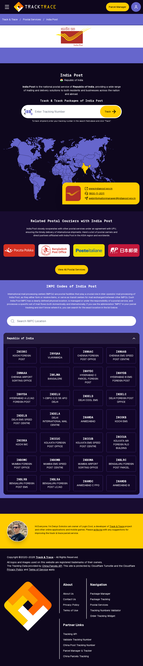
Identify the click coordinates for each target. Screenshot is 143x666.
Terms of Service (38, 569)
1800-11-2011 (96, 193)
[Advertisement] (71, 55)
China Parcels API (52, 565)
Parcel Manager (117, 7)
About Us (68, 593)
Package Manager (100, 593)
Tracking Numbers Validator (105, 610)
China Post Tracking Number (79, 645)
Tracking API (70, 634)
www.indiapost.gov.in (100, 188)
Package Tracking (100, 599)
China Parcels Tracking (76, 656)
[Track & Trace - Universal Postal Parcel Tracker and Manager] (35, 7)
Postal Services (99, 604)
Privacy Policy (15, 569)
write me (97, 529)
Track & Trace (117, 526)
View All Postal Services (71, 269)
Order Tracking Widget (102, 616)
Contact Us (69, 599)
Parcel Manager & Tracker (77, 650)
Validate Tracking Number (77, 639)
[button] (7, 7)
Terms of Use (70, 610)
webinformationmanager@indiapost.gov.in (112, 198)
